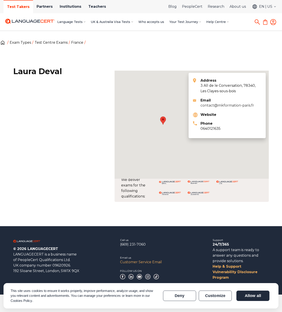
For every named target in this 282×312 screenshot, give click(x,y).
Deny (179, 295)
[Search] (257, 22)
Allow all (253, 295)
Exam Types (20, 42)
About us (238, 6)
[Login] (273, 22)
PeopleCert (192, 6)
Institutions (70, 6)
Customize (215, 295)
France (77, 42)
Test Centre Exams (51, 42)
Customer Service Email (141, 262)
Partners (45, 6)
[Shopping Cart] (265, 22)
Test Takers (18, 7)
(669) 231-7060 (133, 244)
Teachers (97, 6)
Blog (172, 6)
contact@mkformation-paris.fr (227, 105)
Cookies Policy (21, 301)
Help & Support (227, 266)
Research (216, 6)
